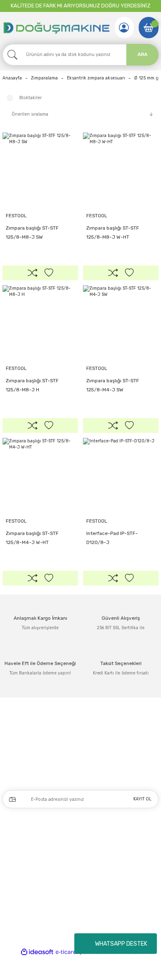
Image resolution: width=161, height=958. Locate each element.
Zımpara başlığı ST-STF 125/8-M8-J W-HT (112, 232)
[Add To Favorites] (48, 272)
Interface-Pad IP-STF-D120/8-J (112, 537)
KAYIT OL (142, 799)
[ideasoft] (37, 952)
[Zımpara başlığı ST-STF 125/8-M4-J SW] (121, 322)
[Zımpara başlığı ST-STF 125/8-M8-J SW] (40, 170)
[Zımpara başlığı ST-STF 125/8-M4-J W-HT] (40, 475)
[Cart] (149, 27)
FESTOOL (16, 216)
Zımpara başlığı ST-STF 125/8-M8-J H (32, 385)
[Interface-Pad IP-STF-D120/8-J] (121, 475)
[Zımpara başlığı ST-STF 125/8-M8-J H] (40, 322)
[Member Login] (123, 28)
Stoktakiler (30, 97)
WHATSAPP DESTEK (121, 943)
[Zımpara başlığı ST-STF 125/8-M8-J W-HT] (121, 170)
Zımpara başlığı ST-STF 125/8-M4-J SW (112, 385)
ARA (142, 54)
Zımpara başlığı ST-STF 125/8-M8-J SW (32, 232)
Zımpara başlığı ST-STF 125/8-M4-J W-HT (32, 537)
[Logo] (56, 27)
